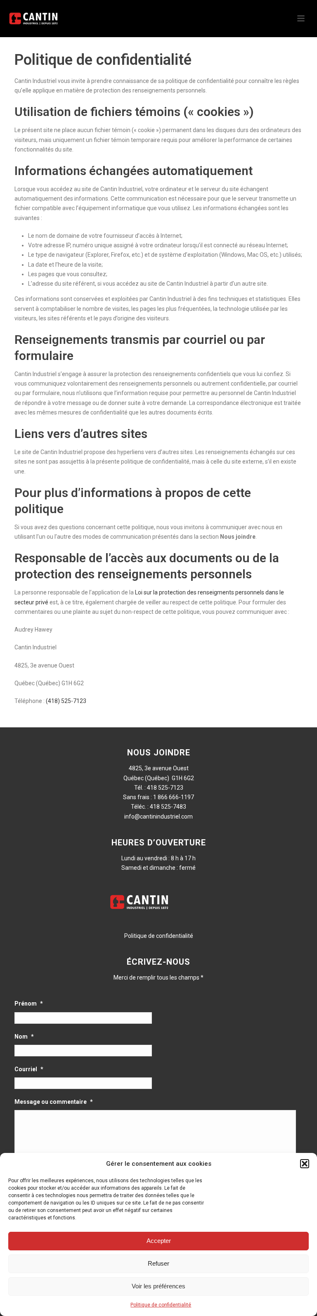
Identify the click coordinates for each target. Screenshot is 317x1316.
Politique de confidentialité (160, 1305)
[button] (304, 1164)
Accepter (159, 1240)
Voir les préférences (158, 1286)
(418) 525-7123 (66, 701)
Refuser (158, 1263)
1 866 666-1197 (173, 797)
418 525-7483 (168, 806)
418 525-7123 (165, 787)
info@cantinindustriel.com (158, 816)
